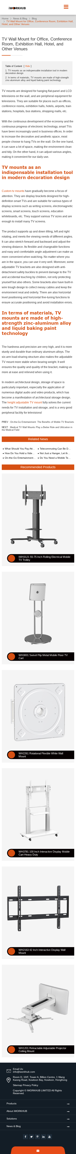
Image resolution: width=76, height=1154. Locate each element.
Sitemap (17, 1085)
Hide (27, 66)
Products (11, 1103)
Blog (34, 18)
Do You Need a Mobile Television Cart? (55, 457)
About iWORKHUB (17, 1111)
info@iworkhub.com (24, 1071)
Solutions (12, 1118)
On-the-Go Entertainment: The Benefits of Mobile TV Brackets (42, 422)
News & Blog (20, 18)
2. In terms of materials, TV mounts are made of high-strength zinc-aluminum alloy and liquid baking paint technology (37, 79)
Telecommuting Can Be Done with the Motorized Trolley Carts (55, 448)
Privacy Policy (30, 1085)
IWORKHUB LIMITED (39, 1090)
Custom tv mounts (13, 190)
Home (5, 18)
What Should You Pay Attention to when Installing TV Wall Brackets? (20, 448)
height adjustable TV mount (24, 402)
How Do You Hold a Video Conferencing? (20, 453)
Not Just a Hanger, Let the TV (55, 453)
